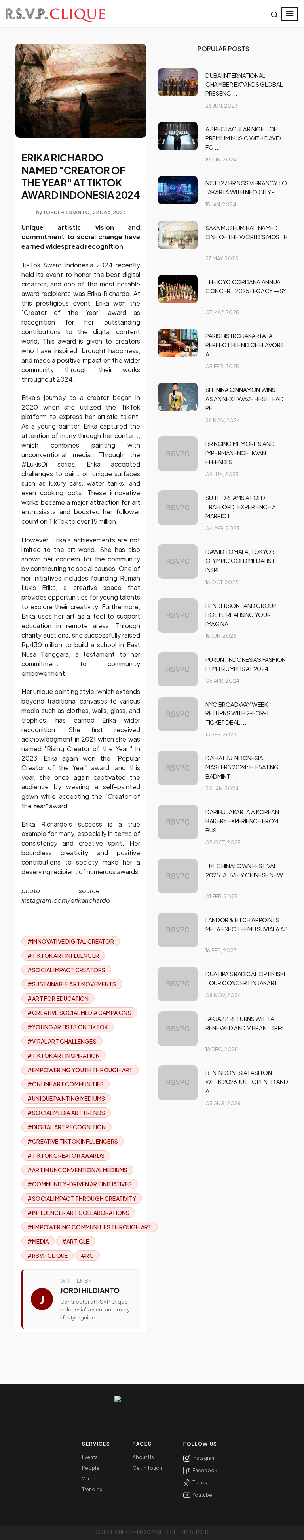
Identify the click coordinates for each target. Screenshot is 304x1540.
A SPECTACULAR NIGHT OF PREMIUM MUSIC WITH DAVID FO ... (243, 138)
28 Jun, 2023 (221, 105)
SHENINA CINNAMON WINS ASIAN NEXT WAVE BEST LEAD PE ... (244, 398)
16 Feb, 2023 (221, 950)
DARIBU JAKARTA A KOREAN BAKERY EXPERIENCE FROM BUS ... (242, 821)
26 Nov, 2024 (222, 420)
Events (90, 1457)
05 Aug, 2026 (223, 1103)
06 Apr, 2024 (222, 680)
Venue (89, 1479)
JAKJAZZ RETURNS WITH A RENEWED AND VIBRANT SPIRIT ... (246, 1027)
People (90, 1468)
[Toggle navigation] (289, 14)
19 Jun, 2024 (221, 159)
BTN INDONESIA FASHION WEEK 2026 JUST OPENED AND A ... (246, 1081)
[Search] (274, 15)
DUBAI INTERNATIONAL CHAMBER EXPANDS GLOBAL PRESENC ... (244, 84)
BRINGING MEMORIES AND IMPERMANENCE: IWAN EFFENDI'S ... (239, 452)
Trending (92, 1489)
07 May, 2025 (222, 312)
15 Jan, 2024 (220, 204)
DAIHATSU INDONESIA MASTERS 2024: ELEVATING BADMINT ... (241, 767)
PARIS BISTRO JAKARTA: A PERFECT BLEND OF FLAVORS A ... (244, 345)
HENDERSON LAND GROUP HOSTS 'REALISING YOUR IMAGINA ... (241, 614)
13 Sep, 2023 (220, 734)
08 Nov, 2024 (223, 995)
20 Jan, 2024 (222, 788)
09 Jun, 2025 (222, 474)
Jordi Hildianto (66, 212)
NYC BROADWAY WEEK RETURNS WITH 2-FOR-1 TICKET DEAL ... (237, 713)
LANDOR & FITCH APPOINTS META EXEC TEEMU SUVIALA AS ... (246, 929)
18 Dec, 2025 (221, 1049)
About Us (143, 1457)
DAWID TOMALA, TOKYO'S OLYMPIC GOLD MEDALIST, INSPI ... (240, 560)
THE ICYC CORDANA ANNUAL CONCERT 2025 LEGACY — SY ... (246, 291)
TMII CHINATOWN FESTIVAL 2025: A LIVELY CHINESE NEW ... (244, 875)
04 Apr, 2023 (222, 528)
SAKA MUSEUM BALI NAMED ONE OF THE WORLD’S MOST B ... (246, 237)
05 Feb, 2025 (222, 366)
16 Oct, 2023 (221, 582)
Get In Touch (147, 1468)
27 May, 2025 (221, 258)
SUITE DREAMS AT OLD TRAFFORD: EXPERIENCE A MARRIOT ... (240, 506)
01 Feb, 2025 (221, 896)
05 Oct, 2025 (223, 842)
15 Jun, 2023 (220, 636)
